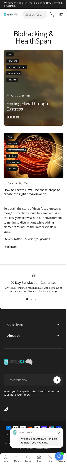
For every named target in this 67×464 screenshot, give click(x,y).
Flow (10, 54)
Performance (14, 73)
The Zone (12, 79)
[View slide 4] (40, 299)
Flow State (12, 60)
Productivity (13, 162)
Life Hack (12, 156)
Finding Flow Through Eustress (27, 106)
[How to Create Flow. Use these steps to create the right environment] (33, 155)
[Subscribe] (54, 374)
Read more (12, 116)
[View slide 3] (36, 299)
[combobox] (34, 15)
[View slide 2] (31, 299)
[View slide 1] (27, 299)
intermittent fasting (17, 67)
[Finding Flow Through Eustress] (33, 88)
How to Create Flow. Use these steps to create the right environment (32, 192)
